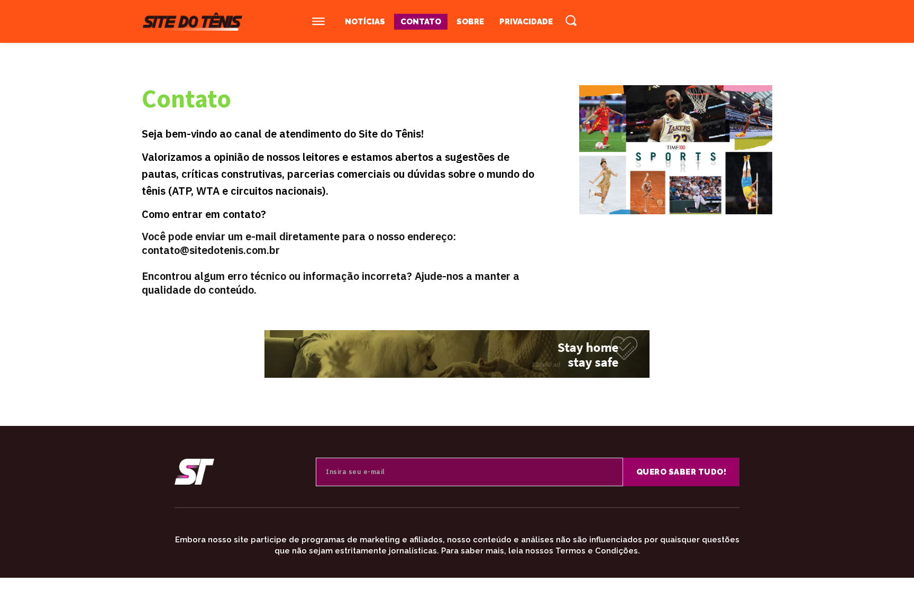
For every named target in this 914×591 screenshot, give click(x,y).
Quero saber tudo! (681, 472)
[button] (570, 20)
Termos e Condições (596, 551)
